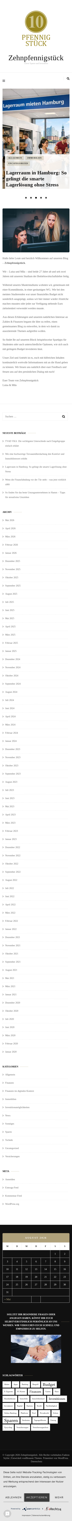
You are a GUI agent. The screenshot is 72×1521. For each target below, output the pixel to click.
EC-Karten (21, 1391)
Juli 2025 (9, 602)
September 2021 (13, 962)
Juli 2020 (9, 1019)
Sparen (8, 1132)
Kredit (39, 1406)
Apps (16, 1384)
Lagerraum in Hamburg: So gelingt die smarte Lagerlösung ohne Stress (36, 178)
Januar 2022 (11, 929)
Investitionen (57, 1399)
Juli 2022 (9, 888)
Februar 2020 (11, 1043)
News (7, 1115)
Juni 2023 (9, 798)
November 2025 (12, 569)
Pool (34, 1413)
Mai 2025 (9, 618)
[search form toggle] (68, 78)
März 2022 (10, 913)
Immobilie (24, 1399)
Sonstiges (9, 1123)
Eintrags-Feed (11, 1187)
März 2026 (10, 536)
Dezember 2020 (12, 1002)
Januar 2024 (11, 741)
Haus (57, 1391)
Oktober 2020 (11, 1011)
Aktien (6, 1384)
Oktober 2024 (11, 675)
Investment (8, 1406)
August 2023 (11, 782)
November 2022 (12, 855)
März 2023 (10, 823)
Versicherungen (12, 1156)
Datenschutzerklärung (41, 1515)
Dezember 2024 (12, 659)
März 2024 (10, 724)
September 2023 (13, 774)
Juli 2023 (9, 790)
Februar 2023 (11, 831)
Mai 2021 (9, 978)
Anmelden (10, 1179)
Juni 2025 (9, 610)
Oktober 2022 (11, 863)
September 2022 (13, 872)
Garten (48, 1391)
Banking (25, 1384)
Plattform (24, 1413)
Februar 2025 (11, 643)
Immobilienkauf (38, 1399)
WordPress (63, 1458)
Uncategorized (18, 163)
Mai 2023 (9, 806)
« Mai (7, 1299)
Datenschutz (36, 1461)
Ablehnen (13, 1497)
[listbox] (36, 144)
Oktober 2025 (11, 577)
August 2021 (11, 970)
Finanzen (9, 1083)
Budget (49, 1384)
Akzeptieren (36, 1497)
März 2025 (10, 634)
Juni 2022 (9, 896)
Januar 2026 (11, 553)
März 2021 (10, 986)
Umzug (53, 1420)
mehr (59, 1497)
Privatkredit (44, 1413)
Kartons (30, 1406)
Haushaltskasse (10, 1399)
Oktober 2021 (11, 953)
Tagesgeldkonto (40, 1420)
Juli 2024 (9, 700)
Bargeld (35, 1384)
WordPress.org (12, 1204)
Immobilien (34, 158)
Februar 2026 (11, 545)
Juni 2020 (9, 1027)
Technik (9, 1140)
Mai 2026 (9, 520)
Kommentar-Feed (13, 1196)
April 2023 (10, 814)
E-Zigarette (8, 1391)
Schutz (55, 1413)
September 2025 (13, 585)
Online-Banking (10, 1413)
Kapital (19, 1406)
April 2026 (10, 528)
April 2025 (10, 626)
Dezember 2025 (12, 561)
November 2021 (12, 945)
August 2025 (11, 594)
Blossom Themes (34, 1458)
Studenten (26, 1420)
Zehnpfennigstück (36, 58)
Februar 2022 (11, 921)
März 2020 (10, 1035)
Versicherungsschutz (40, 1427)
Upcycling (8, 1427)
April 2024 (10, 716)
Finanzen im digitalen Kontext (19, 1091)
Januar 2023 (11, 839)
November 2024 (12, 667)
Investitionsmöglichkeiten (17, 1107)
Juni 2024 (9, 708)
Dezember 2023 (12, 749)
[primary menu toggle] (5, 80)
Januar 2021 (11, 994)
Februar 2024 (11, 733)
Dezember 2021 (12, 937)
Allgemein (15, 158)
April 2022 (10, 904)
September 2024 (13, 684)
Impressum (26, 1515)
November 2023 (12, 757)
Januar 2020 (11, 1052)
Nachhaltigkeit (51, 1406)
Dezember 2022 (12, 847)
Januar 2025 (11, 651)
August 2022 (11, 880)
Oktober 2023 (11, 765)
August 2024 (11, 692)
